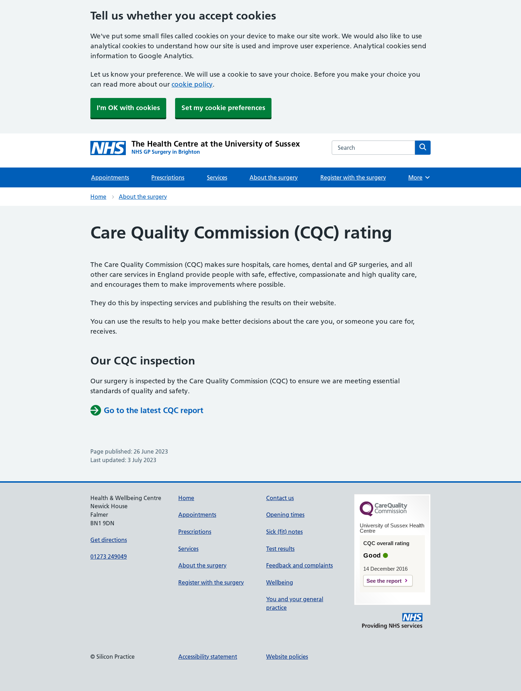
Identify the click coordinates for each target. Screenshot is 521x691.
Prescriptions (167, 177)
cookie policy (192, 84)
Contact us (280, 497)
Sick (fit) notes (284, 531)
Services (217, 177)
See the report (384, 581)
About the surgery (274, 177)
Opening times (285, 514)
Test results (280, 548)
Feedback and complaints (299, 565)
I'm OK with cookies (128, 108)
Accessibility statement (207, 656)
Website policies (287, 656)
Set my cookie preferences (223, 108)
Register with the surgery (353, 177)
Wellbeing (279, 582)
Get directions (108, 539)
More (417, 177)
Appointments (110, 177)
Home (98, 196)
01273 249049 (108, 556)
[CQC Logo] (383, 514)
